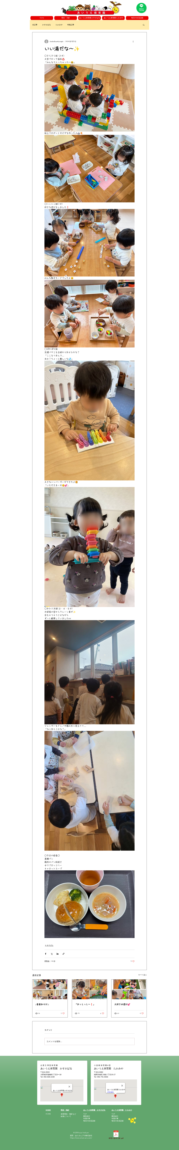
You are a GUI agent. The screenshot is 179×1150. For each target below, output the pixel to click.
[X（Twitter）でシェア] (51, 954)
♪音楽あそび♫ (42, 1004)
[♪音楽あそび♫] (50, 989)
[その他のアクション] (133, 41)
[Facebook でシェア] (45, 954)
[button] (65, 18)
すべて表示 (142, 975)
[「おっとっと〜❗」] (89, 989)
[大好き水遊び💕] (129, 989)
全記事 (34, 25)
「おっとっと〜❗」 (85, 1004)
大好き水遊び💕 (122, 1004)
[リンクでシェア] (63, 954)
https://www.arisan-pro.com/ (81, 1138)
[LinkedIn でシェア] (57, 954)
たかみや (59, 25)
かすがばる (46, 25)
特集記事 (70, 25)
